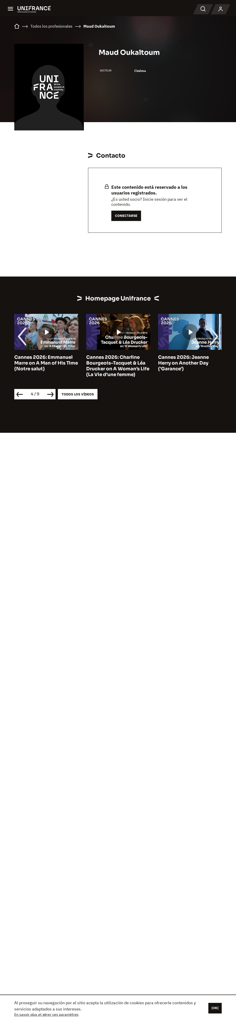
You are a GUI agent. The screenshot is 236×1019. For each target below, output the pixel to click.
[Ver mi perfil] (220, 9)
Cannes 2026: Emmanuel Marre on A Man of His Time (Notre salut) (46, 363)
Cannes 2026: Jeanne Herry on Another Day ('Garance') (183, 363)
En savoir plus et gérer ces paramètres (46, 1014)
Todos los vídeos (78, 394)
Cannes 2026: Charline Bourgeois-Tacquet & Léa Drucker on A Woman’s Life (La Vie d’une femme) (117, 365)
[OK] (215, 1008)
